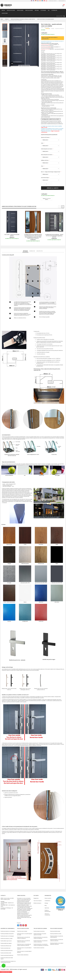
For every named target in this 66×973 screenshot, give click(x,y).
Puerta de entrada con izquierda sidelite (45, 19)
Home (2, 19)
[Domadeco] (6, 5)
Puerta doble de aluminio (39, 947)
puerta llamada (45, 44)
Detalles (25, 251)
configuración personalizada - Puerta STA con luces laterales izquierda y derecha (54, 236)
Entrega (46, 903)
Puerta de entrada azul (5, 948)
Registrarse (36, 898)
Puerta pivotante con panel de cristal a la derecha (56, 940)
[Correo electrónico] (41, 203)
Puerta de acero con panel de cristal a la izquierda (23, 938)
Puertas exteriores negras (6, 943)
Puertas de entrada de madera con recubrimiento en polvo (8, 962)
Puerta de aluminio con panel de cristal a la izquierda (40, 938)
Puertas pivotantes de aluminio (7, 933)
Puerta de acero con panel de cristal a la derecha (23, 941)
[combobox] (60, 16)
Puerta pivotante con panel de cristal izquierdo (56, 936)
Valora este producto (59, 28)
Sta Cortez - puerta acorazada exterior (12, 235)
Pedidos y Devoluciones (47, 911)
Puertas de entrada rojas (6, 945)
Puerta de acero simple (22, 931)
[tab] (25, 251)
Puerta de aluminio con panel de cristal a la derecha (40, 941)
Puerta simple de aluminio (39, 931)
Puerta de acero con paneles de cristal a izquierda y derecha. (24, 945)
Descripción (40, 251)
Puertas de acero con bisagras (7, 936)
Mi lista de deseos (37, 903)
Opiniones (47, 908)
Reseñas (31, 251)
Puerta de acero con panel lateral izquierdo (24, 948)
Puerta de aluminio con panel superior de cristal (40, 934)
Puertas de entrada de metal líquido (7, 958)
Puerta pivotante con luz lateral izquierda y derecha (56, 944)
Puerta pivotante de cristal (55, 933)
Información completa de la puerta (50, 119)
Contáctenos (47, 900)
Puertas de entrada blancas (6, 950)
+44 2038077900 (4, 905)
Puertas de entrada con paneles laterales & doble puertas (23, 19)
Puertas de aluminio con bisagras (8, 931)
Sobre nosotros (48, 898)
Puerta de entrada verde (6, 953)
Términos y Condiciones (47, 914)
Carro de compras (38, 900)
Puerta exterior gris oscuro (6, 940)
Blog (46, 905)
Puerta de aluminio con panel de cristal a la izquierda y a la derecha (41, 945)
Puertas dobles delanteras (22, 954)
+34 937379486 (4, 902)
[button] (5, 34)
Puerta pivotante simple (55, 931)
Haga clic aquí (44, 127)
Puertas (6, 19)
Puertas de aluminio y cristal (6, 938)
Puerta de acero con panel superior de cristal (24, 934)
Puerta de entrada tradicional (7, 955)
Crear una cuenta (52, 0)
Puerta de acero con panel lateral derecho (24, 952)
